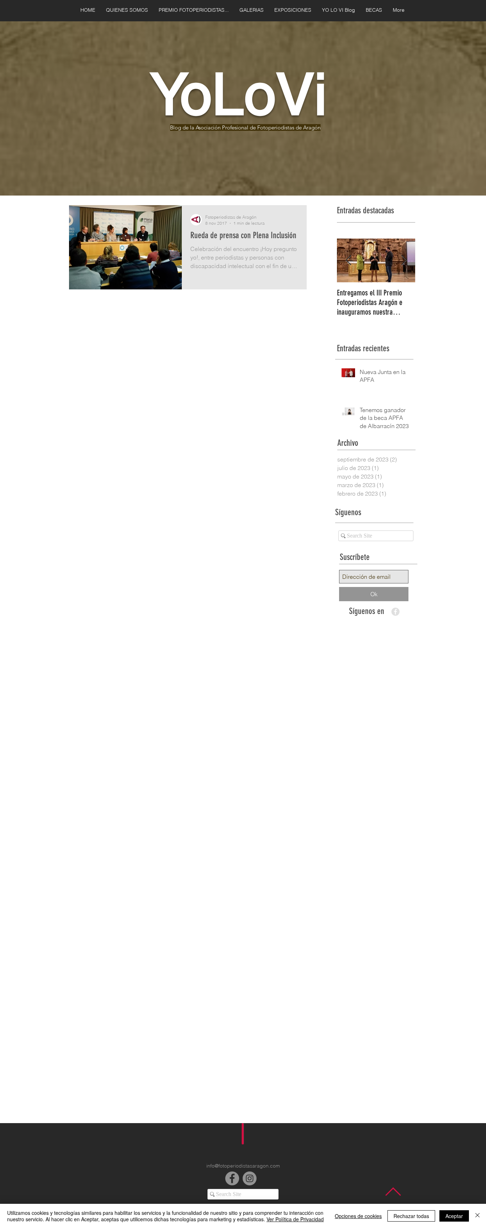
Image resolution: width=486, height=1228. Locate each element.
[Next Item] (404, 260)
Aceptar (454, 1215)
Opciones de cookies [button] (358, 1215)
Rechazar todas (411, 1215)
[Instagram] (250, 1178)
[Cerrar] (477, 1216)
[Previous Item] (348, 260)
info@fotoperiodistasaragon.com (243, 1166)
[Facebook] (232, 1178)
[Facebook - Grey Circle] (395, 612)
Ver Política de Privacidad (295, 1219)
